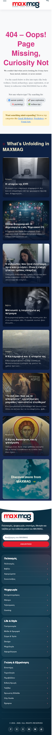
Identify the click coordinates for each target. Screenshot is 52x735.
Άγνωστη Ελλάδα (12, 693)
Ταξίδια (7, 688)
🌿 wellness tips (34, 104)
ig (29, 729)
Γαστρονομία (10, 626)
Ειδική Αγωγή (10, 683)
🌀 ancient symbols (15, 100)
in (35, 729)
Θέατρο (7, 600)
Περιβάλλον (9, 678)
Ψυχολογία (9, 646)
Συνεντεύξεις (9, 579)
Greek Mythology (25, 118)
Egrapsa (8, 703)
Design (7, 641)
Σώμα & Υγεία (10, 636)
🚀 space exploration (36, 100)
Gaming (7, 610)
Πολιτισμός (9, 564)
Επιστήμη (8, 668)
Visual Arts (26, 121)
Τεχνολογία (9, 673)
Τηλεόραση (9, 605)
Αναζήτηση (26, 544)
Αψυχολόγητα (10, 652)
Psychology (39, 118)
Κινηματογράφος (12, 595)
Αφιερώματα (9, 574)
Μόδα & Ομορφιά (12, 631)
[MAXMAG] (26, 5)
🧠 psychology (17, 104)
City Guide (9, 698)
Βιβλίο (7, 569)
